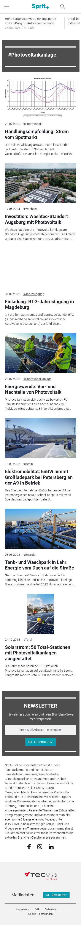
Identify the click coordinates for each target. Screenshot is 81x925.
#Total (27, 639)
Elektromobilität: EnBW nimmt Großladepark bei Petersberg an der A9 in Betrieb (39, 477)
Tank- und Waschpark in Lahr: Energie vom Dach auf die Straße (39, 565)
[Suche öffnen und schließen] (61, 6)
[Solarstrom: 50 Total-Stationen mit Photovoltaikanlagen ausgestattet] (40, 614)
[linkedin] (51, 846)
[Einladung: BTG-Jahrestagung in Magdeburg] (40, 268)
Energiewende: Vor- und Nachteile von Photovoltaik (33, 389)
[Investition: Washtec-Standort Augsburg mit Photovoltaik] (40, 183)
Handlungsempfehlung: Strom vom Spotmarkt (37, 134)
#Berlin (28, 464)
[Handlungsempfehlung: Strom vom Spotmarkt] (40, 98)
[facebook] (29, 846)
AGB (37, 909)
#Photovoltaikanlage (37, 379)
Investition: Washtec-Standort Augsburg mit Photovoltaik (36, 219)
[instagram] (39, 846)
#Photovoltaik (32, 124)
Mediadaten (22, 894)
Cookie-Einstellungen (40, 914)
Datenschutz (52, 909)
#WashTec (30, 209)
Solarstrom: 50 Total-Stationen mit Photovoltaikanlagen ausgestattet (37, 653)
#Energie (29, 554)
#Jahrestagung (33, 294)
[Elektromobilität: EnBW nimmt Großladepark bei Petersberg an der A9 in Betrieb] (40, 438)
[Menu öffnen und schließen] (7, 7)
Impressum (22, 909)
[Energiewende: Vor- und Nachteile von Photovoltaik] (40, 353)
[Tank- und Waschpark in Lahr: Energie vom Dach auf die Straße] (40, 529)
